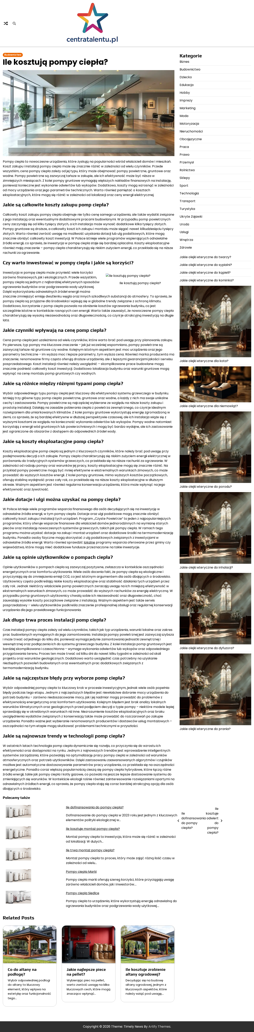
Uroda (184, 224)
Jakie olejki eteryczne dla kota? (204, 361)
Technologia (189, 193)
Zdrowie (186, 247)
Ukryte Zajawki (191, 216)
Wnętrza (186, 239)
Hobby (185, 92)
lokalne (89, 542)
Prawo (185, 154)
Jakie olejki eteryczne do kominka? (207, 280)
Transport (187, 201)
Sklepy (185, 178)
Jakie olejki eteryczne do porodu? (206, 486)
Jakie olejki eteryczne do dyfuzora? (207, 648)
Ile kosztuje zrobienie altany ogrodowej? (145, 971)
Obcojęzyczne (191, 139)
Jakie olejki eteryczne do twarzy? (205, 257)
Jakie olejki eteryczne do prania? (205, 729)
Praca (184, 147)
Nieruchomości (191, 131)
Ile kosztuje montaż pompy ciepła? (93, 828)
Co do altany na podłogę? (22, 971)
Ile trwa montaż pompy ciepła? (90, 850)
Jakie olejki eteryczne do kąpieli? (205, 272)
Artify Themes (159, 1026)
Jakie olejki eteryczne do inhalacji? (206, 567)
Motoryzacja (189, 123)
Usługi (184, 232)
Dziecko (186, 77)
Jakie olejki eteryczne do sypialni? (206, 265)
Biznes (184, 61)
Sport (184, 185)
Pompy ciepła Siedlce (82, 893)
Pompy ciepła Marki (81, 871)
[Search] (14, 23)
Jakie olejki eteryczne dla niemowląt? (209, 406)
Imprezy (186, 100)
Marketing (187, 108)
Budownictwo (12, 54)
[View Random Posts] (6, 23)
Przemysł (187, 162)
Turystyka (187, 209)
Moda (184, 116)
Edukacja (186, 85)
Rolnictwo (187, 170)
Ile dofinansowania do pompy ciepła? (95, 807)
